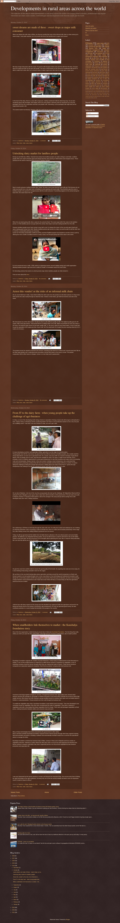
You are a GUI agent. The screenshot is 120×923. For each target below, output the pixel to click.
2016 (13, 860)
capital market (93, 93)
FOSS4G (106, 89)
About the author (89, 26)
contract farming (101, 93)
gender (87, 85)
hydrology (87, 72)
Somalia (89, 77)
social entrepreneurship (93, 74)
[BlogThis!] (55, 141)
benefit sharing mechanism (92, 70)
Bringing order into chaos (24, 833)
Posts (89, 113)
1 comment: (43, 140)
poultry (105, 81)
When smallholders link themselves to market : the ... (26, 881)
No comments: (43, 278)
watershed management (92, 50)
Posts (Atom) (21, 795)
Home (47, 792)
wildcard (105, 61)
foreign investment (92, 78)
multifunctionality (88, 96)
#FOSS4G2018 (88, 89)
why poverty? (104, 88)
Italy (86, 91)
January (16, 904)
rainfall (97, 86)
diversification (89, 63)
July (15, 889)
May (15, 894)
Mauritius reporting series (92, 59)
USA (107, 91)
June (15, 892)
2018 (13, 855)
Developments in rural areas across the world (58, 8)
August (15, 887)
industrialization (89, 80)
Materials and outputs (90, 28)
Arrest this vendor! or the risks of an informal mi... (26, 877)
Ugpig (104, 48)
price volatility (89, 86)
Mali (89, 91)
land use (99, 85)
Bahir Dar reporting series (92, 69)
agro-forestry (104, 69)
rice (108, 72)
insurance (98, 80)
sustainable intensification (91, 67)
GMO (94, 75)
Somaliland (96, 77)
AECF (92, 83)
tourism (89, 75)
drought (87, 58)
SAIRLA (107, 45)
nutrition (105, 85)
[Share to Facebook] (58, 141)
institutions (97, 61)
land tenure (95, 72)
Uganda (107, 46)
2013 (13, 907)
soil (91, 97)
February (16, 902)
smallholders (104, 56)
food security (104, 63)
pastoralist (104, 66)
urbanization (88, 66)
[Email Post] (48, 140)
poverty (105, 64)
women (87, 83)
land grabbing (98, 53)
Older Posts (78, 792)
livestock (91, 45)
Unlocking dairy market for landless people (35, 153)
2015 (13, 863)
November (16, 867)
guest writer (104, 70)
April (15, 897)
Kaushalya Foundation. (58, 632)
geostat (93, 85)
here (28, 274)
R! (86, 32)
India (24, 143)
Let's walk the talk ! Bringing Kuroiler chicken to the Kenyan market (35, 824)
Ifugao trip (106, 75)
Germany (100, 75)
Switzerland (100, 51)
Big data (90, 53)
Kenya (99, 45)
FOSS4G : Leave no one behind (26, 841)
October (16, 870)
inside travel (88, 64)
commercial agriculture (95, 46)
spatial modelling (105, 74)
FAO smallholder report (98, 89)
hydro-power (94, 94)
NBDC (102, 59)
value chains (29, 143)
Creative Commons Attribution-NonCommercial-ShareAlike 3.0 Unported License (95, 126)
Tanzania (105, 83)
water (107, 51)
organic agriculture (96, 81)
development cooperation (91, 56)
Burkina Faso (93, 48)
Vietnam (87, 93)
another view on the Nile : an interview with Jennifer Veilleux (33, 815)
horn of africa (103, 78)
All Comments (91, 116)
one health (102, 96)
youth (94, 97)
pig (92, 58)
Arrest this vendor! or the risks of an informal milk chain (43, 291)
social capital (95, 88)
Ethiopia (88, 43)
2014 (13, 865)
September (16, 885)
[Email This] (53, 141)
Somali (97, 91)
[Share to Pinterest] (60, 141)
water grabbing (104, 67)
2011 (13, 912)
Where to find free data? (91, 30)
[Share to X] (56, 141)
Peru (93, 91)
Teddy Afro (102, 91)
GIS (108, 43)
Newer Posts (15, 792)
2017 (13, 858)
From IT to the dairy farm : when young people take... (26, 879)
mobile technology (103, 94)
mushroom (96, 96)
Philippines (97, 66)
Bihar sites (19, 143)
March (15, 899)
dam (102, 77)
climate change (101, 55)
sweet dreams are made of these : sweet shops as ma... (27, 872)
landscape (97, 64)
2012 (13, 910)
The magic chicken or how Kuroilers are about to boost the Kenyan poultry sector (38, 806)
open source (103, 72)
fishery (96, 63)
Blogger (68, 919)
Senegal (99, 83)
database (107, 77)
